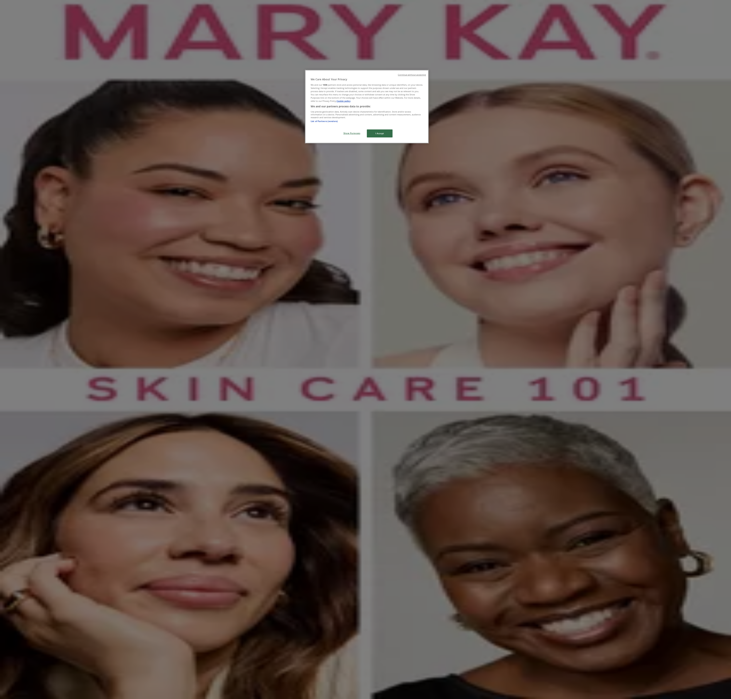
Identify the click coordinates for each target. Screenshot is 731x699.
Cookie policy (343, 101)
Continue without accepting (412, 74)
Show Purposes (351, 133)
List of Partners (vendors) (324, 121)
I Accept (379, 133)
